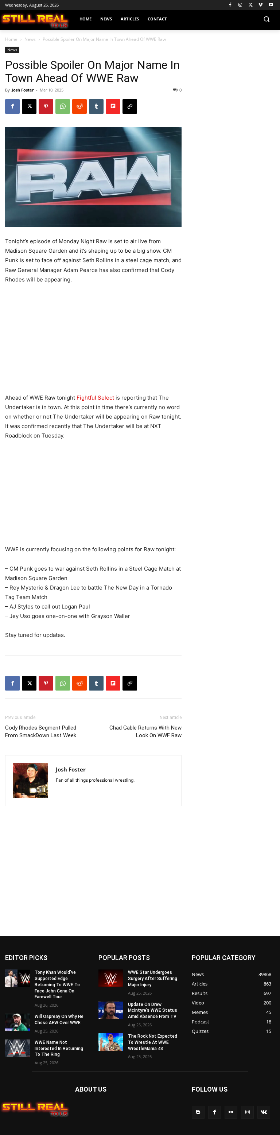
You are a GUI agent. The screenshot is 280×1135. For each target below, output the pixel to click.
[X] (250, 5)
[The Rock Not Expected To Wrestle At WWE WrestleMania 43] (110, 1042)
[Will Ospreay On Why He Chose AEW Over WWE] (17, 1022)
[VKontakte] (263, 1112)
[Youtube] (271, 5)
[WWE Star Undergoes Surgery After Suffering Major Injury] (110, 978)
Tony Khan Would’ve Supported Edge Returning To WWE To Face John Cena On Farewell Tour (57, 984)
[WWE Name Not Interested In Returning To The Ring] (17, 1048)
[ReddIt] (79, 106)
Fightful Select (95, 397)
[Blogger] (198, 1112)
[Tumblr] (96, 106)
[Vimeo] (260, 5)
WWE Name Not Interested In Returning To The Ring (59, 1048)
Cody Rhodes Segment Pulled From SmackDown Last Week (40, 731)
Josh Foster (23, 90)
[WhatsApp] (62, 106)
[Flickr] (231, 1112)
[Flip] (113, 106)
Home (11, 39)
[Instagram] (240, 5)
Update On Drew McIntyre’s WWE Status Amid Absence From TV (152, 1010)
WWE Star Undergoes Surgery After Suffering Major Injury (152, 978)
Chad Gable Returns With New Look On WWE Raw (145, 731)
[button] (266, 19)
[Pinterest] (46, 106)
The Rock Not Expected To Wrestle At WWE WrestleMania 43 (152, 1042)
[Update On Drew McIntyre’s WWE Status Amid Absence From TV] (110, 1010)
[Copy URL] (129, 106)
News (30, 39)
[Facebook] (230, 5)
